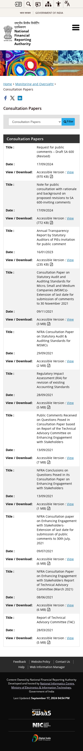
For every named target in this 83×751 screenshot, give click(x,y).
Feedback (19, 662)
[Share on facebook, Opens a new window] (6, 98)
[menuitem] (28, 4)
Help (21, 667)
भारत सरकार (25, 12)
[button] (76, 27)
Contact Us (63, 662)
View (70, 172)
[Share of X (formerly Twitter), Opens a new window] (12, 98)
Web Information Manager (47, 667)
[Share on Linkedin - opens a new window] (20, 98)
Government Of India (49, 12)
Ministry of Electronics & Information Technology (41, 687)
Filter (70, 121)
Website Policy (40, 662)
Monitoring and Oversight (34, 84)
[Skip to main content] (18, 4)
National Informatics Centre (57, 683)
